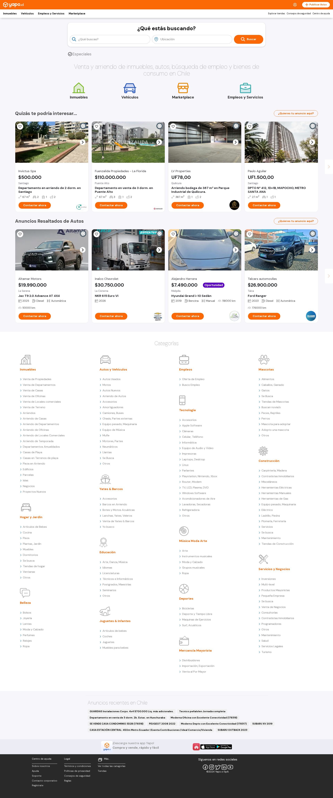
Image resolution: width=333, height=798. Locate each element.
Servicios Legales (272, 646)
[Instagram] (211, 767)
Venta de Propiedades (37, 379)
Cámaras (187, 431)
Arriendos (29, 413)
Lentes (27, 624)
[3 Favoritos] (20, 126)
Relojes (27, 641)
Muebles (28, 549)
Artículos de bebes (115, 631)
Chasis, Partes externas (117, 418)
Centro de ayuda (321, 13)
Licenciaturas (111, 573)
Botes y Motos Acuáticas (119, 510)
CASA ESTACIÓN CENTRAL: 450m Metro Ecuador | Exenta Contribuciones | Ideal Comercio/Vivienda (151, 729)
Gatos (266, 390)
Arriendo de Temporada (38, 441)
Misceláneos (269, 482)
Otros (26, 577)
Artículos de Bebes (35, 527)
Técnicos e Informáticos (118, 579)
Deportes (186, 599)
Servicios (267, 527)
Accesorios (110, 402)
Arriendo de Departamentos (41, 424)
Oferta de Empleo (193, 379)
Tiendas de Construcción (278, 544)
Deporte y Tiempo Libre (197, 614)
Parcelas (28, 475)
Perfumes (29, 635)
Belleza (25, 603)
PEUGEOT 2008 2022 (162, 723)
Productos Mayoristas (276, 590)
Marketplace (77, 13)
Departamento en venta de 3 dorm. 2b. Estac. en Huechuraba (127, 717)
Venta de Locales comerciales (42, 402)
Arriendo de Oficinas (36, 430)
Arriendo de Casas (34, 418)
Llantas (107, 452)
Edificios (28, 469)
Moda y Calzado (33, 629)
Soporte (36, 775)
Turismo (267, 652)
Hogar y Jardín (31, 517)
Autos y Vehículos (113, 369)
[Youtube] (230, 767)
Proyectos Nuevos (34, 491)
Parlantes (188, 470)
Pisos (26, 538)
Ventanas (29, 572)
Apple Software (192, 425)
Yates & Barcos (111, 489)
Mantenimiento (271, 538)
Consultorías (270, 612)
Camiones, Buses (113, 413)
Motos (107, 385)
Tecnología (187, 410)
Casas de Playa (32, 452)
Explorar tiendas (276, 13)
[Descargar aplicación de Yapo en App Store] (208, 746)
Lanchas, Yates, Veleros (117, 515)
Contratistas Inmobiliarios (278, 476)
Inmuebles (10, 13)
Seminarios (109, 590)
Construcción (269, 461)
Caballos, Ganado (273, 385)
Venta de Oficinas (34, 396)
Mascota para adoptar (276, 424)
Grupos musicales (193, 567)
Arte (185, 551)
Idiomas (107, 567)
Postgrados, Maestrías (117, 584)
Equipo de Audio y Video (198, 448)
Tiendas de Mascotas (275, 402)
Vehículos (27, 13)
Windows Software (194, 493)
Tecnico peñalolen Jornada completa (202, 711)
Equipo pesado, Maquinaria (120, 424)
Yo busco (108, 527)
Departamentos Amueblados (41, 447)
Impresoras (189, 453)
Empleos (185, 369)
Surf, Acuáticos (191, 625)
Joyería (27, 618)
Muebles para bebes (115, 647)
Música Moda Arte (193, 541)
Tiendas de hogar (34, 566)
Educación (108, 552)
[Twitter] (218, 767)
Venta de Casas (33, 390)
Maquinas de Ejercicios (196, 619)
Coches (107, 636)
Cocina (27, 532)
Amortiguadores (113, 407)
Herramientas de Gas (275, 498)
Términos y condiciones (77, 766)
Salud (265, 641)
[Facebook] (205, 767)
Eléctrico (267, 510)
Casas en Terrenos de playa (40, 458)
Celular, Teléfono (192, 437)
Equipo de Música (114, 430)
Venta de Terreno (34, 407)
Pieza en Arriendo (34, 463)
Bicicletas (188, 608)
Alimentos (268, 379)
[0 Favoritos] (173, 126)
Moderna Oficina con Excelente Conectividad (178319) (204, 717)
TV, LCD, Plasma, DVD (195, 487)
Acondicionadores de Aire (198, 498)
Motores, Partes (113, 441)
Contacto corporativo (44, 780)
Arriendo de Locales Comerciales (44, 435)
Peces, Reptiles (271, 413)
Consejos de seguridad (299, 13)
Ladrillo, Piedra (271, 515)
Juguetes (108, 642)
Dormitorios (30, 555)
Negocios (29, 486)
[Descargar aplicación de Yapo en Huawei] (196, 747)
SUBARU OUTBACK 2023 (232, 729)
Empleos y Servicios (51, 13)
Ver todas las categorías (111, 766)
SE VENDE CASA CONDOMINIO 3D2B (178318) (116, 723)
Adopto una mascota (275, 430)
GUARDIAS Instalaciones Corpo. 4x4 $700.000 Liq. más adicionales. (132, 711)
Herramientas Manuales (276, 493)
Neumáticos (110, 447)
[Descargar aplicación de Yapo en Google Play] (224, 746)
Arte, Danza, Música (115, 562)
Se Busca (108, 458)
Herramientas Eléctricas (277, 487)
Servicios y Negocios (274, 569)
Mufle (106, 435)
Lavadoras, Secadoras (196, 504)
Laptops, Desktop (193, 459)
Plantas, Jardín (32, 544)
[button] (82, 142)
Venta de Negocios (274, 607)
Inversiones (269, 579)
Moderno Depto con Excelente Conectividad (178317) (214, 723)
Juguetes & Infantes (115, 621)
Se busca (29, 560)
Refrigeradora (190, 510)
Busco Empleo (191, 385)
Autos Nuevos (111, 390)
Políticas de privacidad (77, 771)
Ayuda (35, 771)
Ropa (26, 646)
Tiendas (102, 771)
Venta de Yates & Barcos (118, 521)
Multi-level (268, 584)
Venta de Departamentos (39, 385)
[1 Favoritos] (96, 126)
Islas (25, 480)
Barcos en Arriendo (115, 504)
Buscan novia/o (271, 407)
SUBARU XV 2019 (262, 723)
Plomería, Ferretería (274, 521)
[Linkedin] (224, 767)
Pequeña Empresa (273, 596)
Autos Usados (112, 379)
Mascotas (266, 369)
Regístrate (37, 785)
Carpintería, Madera (274, 470)
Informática (189, 442)
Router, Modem (192, 482)
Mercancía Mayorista (195, 650)
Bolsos (27, 612)
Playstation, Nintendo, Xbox (199, 476)
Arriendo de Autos (114, 396)
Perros (266, 418)
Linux (185, 465)
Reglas (67, 780)
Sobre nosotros (41, 766)
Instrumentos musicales (197, 556)
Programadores (271, 624)
